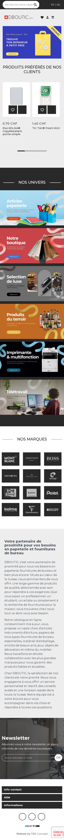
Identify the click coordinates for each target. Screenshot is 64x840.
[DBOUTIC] (18, 17)
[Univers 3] (32, 245)
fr (52, 4)
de (58, 4)
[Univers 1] (32, 283)
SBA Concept (39, 833)
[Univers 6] (32, 359)
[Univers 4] (32, 321)
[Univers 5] (32, 207)
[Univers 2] (32, 397)
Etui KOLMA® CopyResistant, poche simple (12, 131)
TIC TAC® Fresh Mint (46, 128)
